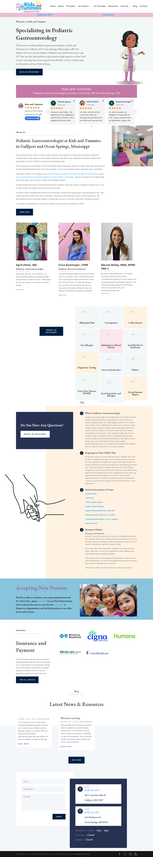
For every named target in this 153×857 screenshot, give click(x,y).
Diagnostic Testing (87, 367)
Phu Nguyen (120, 102)
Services (124, 6)
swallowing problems (42, 177)
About (61, 6)
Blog (135, 6)
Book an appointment (29, 72)
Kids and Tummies (34, 104)
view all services (27, 680)
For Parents (83, 6)
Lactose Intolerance (111, 369)
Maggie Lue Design (82, 854)
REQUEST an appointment (51, 331)
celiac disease (55, 174)
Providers (70, 6)
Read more (105, 293)
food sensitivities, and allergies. (62, 177)
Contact (144, 6)
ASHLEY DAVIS (63, 102)
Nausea (135, 369)
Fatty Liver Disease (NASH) (87, 392)
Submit (59, 816)
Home (53, 6)
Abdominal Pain (87, 322)
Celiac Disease (135, 322)
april (23, 719)
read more (23, 744)
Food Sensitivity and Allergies (111, 394)
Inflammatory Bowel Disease (111, 346)
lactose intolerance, (25, 177)
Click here (59, 604)
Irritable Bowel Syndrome (135, 346)
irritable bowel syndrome (70, 174)
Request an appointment (35, 434)
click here (42, 601)
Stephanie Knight (94, 102)
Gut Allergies (86, 345)
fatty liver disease (90, 174)
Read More (76, 760)
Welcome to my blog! (70, 718)
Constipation (111, 322)
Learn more (24, 212)
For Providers (99, 6)
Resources (113, 6)
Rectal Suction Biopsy (135, 393)
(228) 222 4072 (91, 790)
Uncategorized (43, 719)
